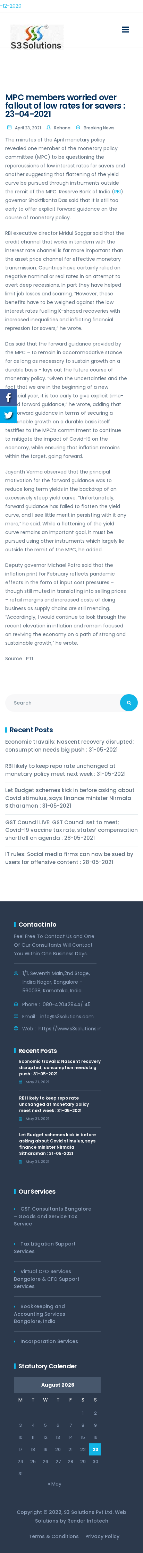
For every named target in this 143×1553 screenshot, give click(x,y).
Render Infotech (87, 1520)
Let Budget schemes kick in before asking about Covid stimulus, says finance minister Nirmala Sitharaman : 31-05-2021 (70, 798)
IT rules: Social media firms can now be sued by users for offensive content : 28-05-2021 (69, 858)
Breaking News (99, 128)
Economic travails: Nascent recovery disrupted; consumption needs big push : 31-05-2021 (69, 745)
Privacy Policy (102, 1536)
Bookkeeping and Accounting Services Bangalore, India (39, 1314)
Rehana (62, 128)
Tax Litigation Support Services (45, 1247)
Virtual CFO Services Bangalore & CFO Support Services (46, 1279)
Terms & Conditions (54, 1536)
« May (54, 1483)
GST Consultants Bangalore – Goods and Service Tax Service (52, 1216)
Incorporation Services (49, 1341)
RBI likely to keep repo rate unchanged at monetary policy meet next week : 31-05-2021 (65, 770)
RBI (117, 191)
